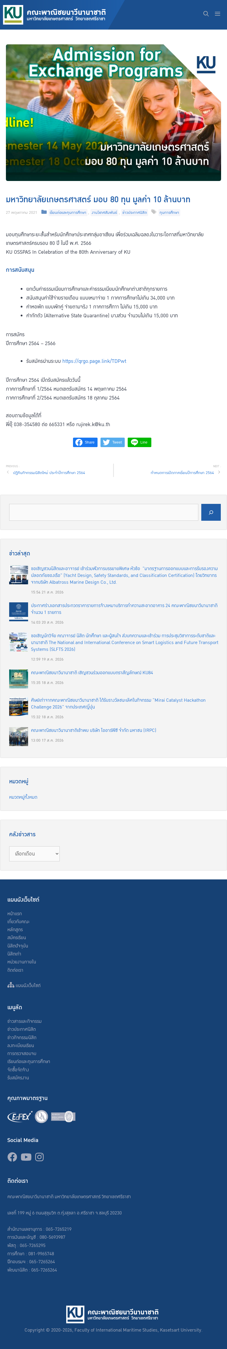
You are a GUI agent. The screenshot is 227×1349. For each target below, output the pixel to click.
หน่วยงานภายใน (21, 962)
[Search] (211, 512)
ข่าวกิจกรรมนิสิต (21, 1037)
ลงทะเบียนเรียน (20, 1045)
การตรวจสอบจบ (21, 1053)
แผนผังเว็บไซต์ (27, 985)
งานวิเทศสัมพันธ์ (104, 212)
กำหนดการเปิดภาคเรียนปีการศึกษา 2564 (182, 473)
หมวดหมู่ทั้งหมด (23, 797)
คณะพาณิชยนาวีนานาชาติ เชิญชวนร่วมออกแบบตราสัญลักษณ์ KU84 (92, 673)
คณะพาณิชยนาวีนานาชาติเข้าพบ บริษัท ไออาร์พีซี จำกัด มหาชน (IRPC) (93, 730)
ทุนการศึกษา (169, 212)
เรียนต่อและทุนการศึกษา (68, 212)
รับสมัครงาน (18, 1078)
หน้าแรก (14, 914)
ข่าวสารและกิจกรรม (24, 1021)
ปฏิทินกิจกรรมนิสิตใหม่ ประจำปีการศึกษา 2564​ (49, 473)
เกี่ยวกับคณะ (18, 922)
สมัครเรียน (16, 938)
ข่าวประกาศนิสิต (134, 212)
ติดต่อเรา (15, 970)
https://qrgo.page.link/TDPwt (94, 361)
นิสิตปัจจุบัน (17, 946)
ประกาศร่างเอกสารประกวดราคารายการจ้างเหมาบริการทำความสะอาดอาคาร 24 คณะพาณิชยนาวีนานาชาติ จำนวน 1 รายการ (124, 609)
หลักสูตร (15, 930)
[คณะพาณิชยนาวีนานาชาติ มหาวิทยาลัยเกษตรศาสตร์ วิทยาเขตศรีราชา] (64, 15)
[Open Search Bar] (206, 15)
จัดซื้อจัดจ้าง (18, 1070)
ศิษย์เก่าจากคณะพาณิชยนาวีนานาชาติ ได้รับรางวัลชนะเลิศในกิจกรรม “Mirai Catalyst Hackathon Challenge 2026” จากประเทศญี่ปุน (118, 704)
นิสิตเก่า (14, 954)
